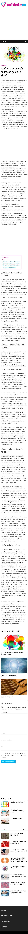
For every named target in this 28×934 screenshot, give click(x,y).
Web (2, 746)
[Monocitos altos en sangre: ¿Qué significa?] (5, 866)
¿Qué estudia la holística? (10, 267)
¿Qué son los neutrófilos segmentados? (17, 834)
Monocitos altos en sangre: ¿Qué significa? (18, 867)
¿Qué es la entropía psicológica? (10, 675)
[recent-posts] (10, 829)
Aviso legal (4, 926)
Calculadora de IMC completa (18, 802)
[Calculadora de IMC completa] (5, 802)
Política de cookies (6, 921)
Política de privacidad (6, 915)
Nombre (3, 733)
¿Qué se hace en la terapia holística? (11, 263)
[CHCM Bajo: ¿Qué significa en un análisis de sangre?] (5, 842)
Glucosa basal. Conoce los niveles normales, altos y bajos (18, 875)
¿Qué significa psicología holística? (11, 265)
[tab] (4, 829)
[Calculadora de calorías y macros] (5, 810)
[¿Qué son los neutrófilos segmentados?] (5, 833)
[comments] (17, 829)
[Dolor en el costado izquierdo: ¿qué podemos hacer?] (5, 891)
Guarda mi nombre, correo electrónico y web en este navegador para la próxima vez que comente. (14, 755)
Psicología (3, 65)
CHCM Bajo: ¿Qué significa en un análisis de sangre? (18, 842)
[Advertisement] (14, 23)
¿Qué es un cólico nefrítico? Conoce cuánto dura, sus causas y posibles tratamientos (19, 859)
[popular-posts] (4, 829)
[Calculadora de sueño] (5, 819)
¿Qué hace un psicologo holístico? (11, 261)
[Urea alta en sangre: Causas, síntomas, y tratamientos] (5, 883)
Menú (4, 41)
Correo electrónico (6, 739)
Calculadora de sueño (16, 818)
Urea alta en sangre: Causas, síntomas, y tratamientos (18, 883)
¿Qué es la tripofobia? (7, 697)
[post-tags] (24, 829)
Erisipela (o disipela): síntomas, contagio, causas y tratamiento (19, 850)
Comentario (4, 712)
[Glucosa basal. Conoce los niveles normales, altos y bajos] (5, 875)
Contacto (3, 910)
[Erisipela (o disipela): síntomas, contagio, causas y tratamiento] (5, 850)
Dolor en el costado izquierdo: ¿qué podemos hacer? (18, 891)
